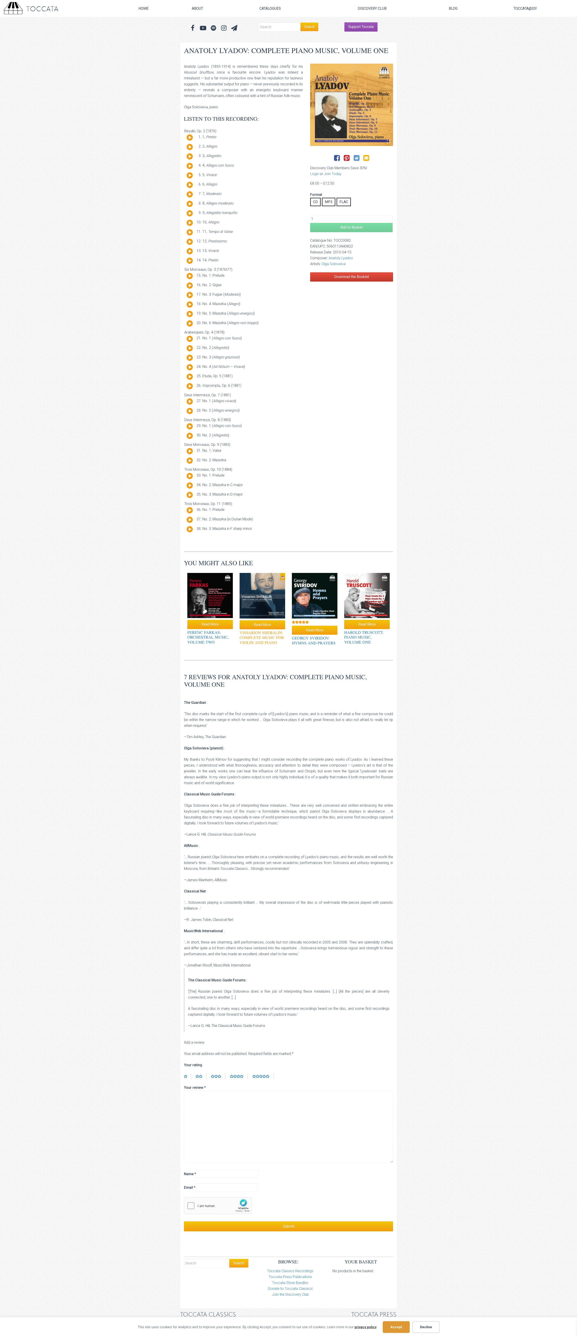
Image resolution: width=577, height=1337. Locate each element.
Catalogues (270, 8)
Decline (426, 1327)
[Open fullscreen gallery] (388, 141)
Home (143, 8)
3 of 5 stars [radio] (218, 1076)
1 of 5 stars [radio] (187, 1076)
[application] (188, 138)
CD (315, 202)
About (197, 8)
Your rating (193, 1065)
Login (314, 174)
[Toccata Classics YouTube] (203, 28)
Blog (453, 8)
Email (189, 1187)
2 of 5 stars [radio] (201, 1076)
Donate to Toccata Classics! (290, 1288)
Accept (396, 1327)
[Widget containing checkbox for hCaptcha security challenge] (218, 1205)
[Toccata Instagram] (224, 28)
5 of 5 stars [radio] (263, 1076)
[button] (234, 28)
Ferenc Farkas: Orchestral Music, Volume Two (208, 637)
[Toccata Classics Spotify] (213, 28)
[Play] (190, 137)
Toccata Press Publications (290, 1277)
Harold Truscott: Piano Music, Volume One (363, 637)
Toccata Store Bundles (290, 1283)
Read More (210, 624)
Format (316, 195)
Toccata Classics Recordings (290, 1271)
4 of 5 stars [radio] (239, 1076)
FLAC (343, 202)
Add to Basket (351, 227)
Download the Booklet (351, 277)
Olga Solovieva (334, 264)
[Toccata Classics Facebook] (193, 28)
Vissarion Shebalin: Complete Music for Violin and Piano (262, 637)
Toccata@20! (525, 8)
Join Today (332, 174)
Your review (195, 1087)
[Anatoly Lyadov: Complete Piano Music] (351, 105)
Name (190, 1174)
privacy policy (365, 1327)
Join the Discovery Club (290, 1294)
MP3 (328, 202)
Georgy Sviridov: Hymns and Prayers (314, 640)
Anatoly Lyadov (341, 258)
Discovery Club (372, 8)
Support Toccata (361, 27)
